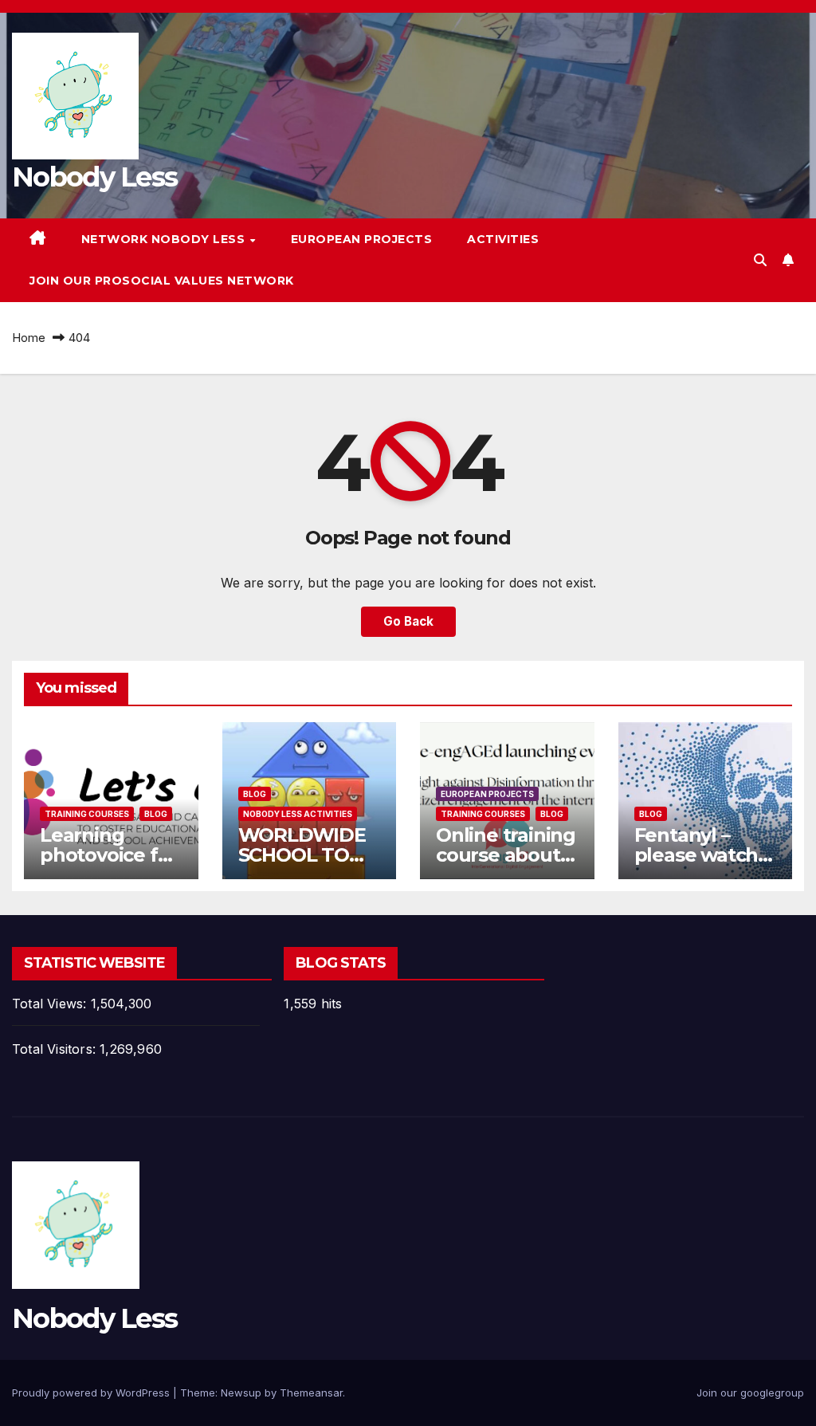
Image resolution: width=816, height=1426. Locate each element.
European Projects (362, 239)
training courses (87, 814)
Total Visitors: (56, 1049)
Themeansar (311, 1392)
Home (28, 337)
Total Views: (51, 1004)
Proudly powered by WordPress (92, 1392)
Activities (503, 239)
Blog (155, 814)
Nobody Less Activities (297, 814)
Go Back (408, 621)
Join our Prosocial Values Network (161, 280)
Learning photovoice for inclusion (108, 854)
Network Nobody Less (165, 239)
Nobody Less (94, 177)
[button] (760, 260)
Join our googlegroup (750, 1392)
